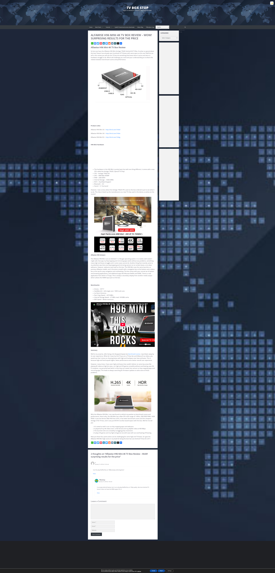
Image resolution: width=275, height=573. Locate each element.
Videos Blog (140, 27)
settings (139, 571)
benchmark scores (134, 354)
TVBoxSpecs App (150, 27)
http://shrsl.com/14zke (113, 133)
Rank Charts (98, 27)
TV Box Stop (137, 7)
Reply (94, 473)
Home (90, 27)
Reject (161, 570)
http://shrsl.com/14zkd (113, 129)
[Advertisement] (137, 15)
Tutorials (108, 27)
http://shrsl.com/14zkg (113, 137)
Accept (153, 570)
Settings (169, 570)
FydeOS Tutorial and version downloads (124, 27)
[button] (185, 27)
